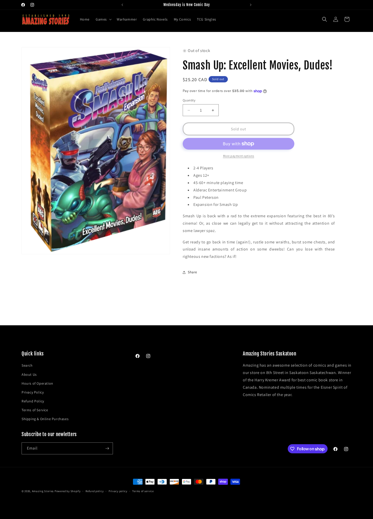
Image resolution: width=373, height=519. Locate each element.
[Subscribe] (107, 448)
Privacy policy (118, 491)
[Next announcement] (250, 5)
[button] (103, 19)
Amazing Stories (43, 491)
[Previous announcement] (122, 5)
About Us (29, 374)
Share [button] (192, 272)
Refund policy (95, 491)
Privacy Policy (33, 392)
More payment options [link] (238, 156)
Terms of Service (35, 410)
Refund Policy (33, 401)
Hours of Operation (37, 383)
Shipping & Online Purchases (45, 419)
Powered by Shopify (68, 491)
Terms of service (143, 491)
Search (27, 365)
